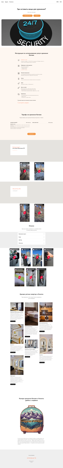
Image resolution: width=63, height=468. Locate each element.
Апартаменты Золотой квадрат (30, 349)
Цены (2, 1)
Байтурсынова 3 (16, 147)
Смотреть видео (23, 103)
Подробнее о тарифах (24, 69)
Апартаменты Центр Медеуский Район (16, 312)
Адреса (6, 1)
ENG (58, 1)
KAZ (61, 1)
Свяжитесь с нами (24, 59)
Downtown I (12, 344)
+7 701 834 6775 (15, 190)
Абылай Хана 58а (17, 188)
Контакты (11, 1)
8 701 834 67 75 (15, 150)
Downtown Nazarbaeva (28, 326)
